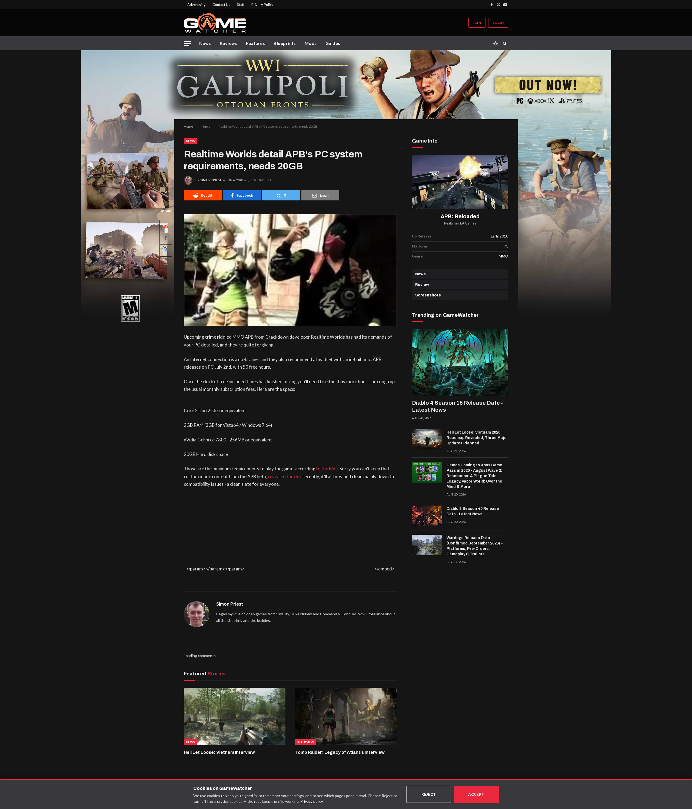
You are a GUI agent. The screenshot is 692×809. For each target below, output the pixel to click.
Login (498, 23)
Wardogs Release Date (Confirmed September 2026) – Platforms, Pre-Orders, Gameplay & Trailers (475, 546)
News (205, 43)
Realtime (451, 223)
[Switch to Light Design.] (495, 43)
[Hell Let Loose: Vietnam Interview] (234, 716)
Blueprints (285, 43)
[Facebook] (165, 238)
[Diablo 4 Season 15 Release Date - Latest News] (460, 362)
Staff (240, 4)
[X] (165, 250)
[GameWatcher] (215, 22)
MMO (503, 256)
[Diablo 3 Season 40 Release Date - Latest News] (427, 516)
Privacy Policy (262, 4)
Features (255, 43)
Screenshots (428, 295)
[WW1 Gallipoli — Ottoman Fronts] (346, 84)
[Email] (165, 262)
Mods (311, 43)
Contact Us (221, 4)
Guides (332, 43)
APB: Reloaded (460, 216)
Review (422, 285)
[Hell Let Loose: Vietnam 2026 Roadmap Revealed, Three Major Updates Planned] (427, 439)
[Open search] (505, 43)
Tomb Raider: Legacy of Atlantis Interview (340, 752)
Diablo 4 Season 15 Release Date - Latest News (457, 406)
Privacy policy (311, 801)
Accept (476, 794)
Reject (428, 794)
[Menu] (187, 43)
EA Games (468, 223)
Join (477, 23)
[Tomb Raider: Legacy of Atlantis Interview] (346, 716)
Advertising (196, 4)
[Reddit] (165, 226)
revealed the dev (285, 476)
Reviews (228, 43)
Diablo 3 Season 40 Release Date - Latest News (473, 511)
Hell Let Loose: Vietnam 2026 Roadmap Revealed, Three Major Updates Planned (477, 437)
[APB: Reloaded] (460, 182)
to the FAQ (327, 468)
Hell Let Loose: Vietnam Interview (219, 752)
